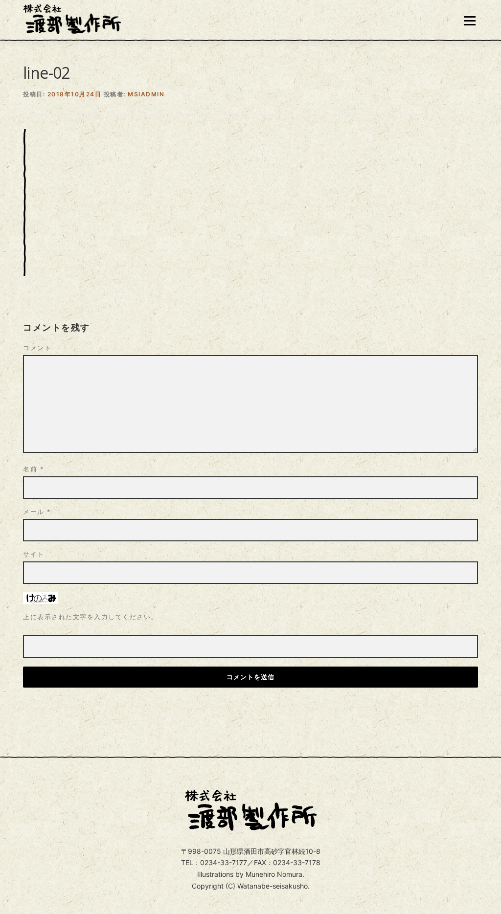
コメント (37, 348)
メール (37, 511)
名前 (33, 469)
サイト (34, 554)
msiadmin (146, 94)
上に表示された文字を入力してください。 (90, 617)
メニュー (469, 21)
